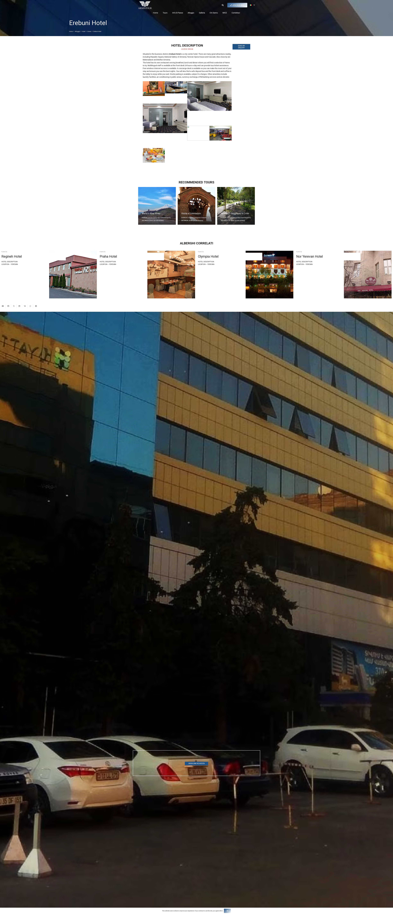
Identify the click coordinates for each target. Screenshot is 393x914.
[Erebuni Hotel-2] (154, 92)
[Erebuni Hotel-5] (165, 126)
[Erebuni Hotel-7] (220, 137)
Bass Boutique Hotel (311, 256)
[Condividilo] (8, 306)
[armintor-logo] (145, 5)
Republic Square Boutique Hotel (123, 256)
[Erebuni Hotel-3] (176, 92)
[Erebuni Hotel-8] (154, 159)
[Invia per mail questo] (3, 306)
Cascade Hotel (208, 256)
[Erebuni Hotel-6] (198, 137)
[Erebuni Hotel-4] (209, 103)
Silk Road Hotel (12, 256)
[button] (223, 5)
